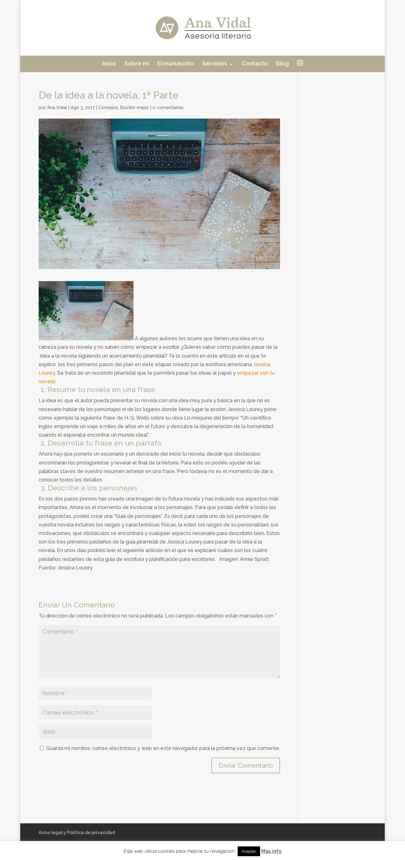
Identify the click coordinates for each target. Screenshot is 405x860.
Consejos (108, 107)
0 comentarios (168, 107)
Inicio (109, 63)
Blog (282, 63)
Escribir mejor (134, 107)
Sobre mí (136, 63)
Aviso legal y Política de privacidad (77, 832)
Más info (271, 851)
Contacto (255, 63)
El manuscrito (175, 63)
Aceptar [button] (248, 851)
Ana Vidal (57, 107)
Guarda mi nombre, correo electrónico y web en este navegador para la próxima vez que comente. (163, 748)
